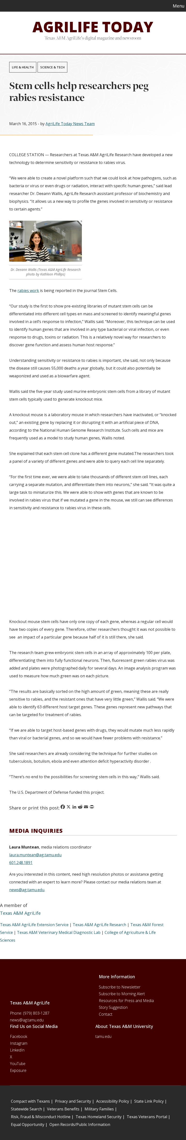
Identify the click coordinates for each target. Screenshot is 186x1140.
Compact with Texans (30, 1101)
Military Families (99, 1109)
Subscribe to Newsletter (119, 987)
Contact (105, 1014)
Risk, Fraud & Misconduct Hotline (40, 1116)
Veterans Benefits (63, 1109)
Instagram (18, 1043)
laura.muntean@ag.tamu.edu (35, 854)
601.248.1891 (20, 862)
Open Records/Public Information (79, 1124)
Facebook (18, 1036)
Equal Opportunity (27, 1124)
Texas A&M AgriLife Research (99, 924)
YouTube (17, 1063)
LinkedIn (17, 1050)
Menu (179, 6)
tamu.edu (103, 1036)
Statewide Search (26, 1109)
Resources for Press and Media (126, 1000)
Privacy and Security (73, 1101)
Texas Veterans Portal (147, 1116)
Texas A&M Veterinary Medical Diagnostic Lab (59, 932)
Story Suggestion (113, 1007)
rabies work (28, 290)
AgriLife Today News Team (70, 123)
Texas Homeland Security (99, 1116)
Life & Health (23, 67)
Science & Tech (52, 67)
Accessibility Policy (112, 1101)
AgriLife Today (92, 27)
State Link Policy (149, 1101)
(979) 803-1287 (36, 1013)
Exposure (18, 1070)
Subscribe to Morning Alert (122, 993)
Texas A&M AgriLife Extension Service (34, 924)
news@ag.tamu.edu (26, 889)
